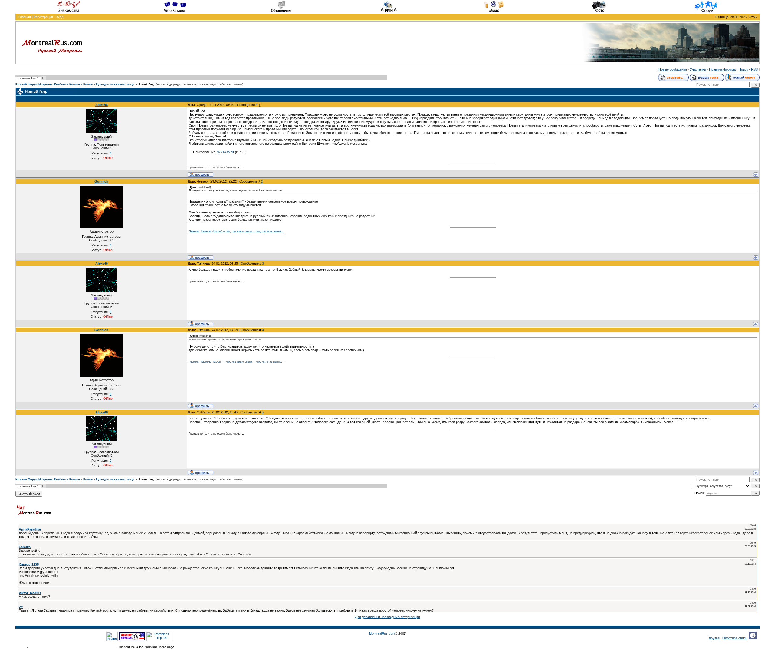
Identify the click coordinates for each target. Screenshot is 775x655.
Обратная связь (734, 638)
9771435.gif (225, 152)
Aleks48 (101, 105)
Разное (88, 84)
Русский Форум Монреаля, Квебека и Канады (47, 84)
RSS (754, 69)
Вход (59, 17)
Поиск (743, 69)
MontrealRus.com (382, 633)
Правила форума (722, 69)
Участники (698, 69)
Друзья (714, 638)
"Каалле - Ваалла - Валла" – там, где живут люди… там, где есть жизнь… (236, 231)
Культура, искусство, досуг (115, 84)
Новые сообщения (672, 69)
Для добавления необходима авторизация (387, 617)
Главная (24, 17)
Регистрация (43, 17)
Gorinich (101, 181)
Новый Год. (146, 84)
